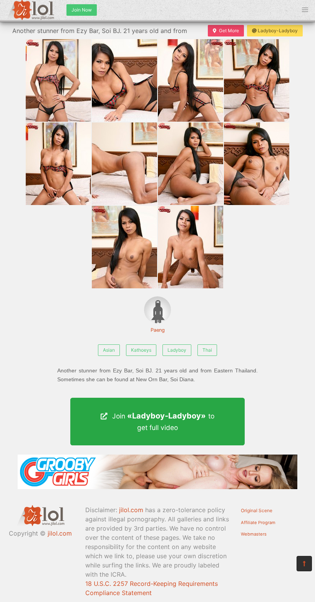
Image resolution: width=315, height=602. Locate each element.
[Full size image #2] (190, 80)
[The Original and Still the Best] (157, 487)
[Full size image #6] (190, 163)
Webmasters (254, 534)
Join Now (81, 10)
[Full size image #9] (190, 247)
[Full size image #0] (58, 80)
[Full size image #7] (256, 163)
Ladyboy (176, 350)
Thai (207, 350)
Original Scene (256, 510)
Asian (109, 350)
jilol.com (60, 533)
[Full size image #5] (124, 163)
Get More (229, 30)
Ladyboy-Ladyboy (278, 30)
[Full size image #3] (256, 80)
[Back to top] (304, 563)
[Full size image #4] (58, 163)
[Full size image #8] (124, 247)
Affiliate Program (258, 522)
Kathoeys (141, 350)
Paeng (158, 330)
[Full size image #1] (124, 80)
